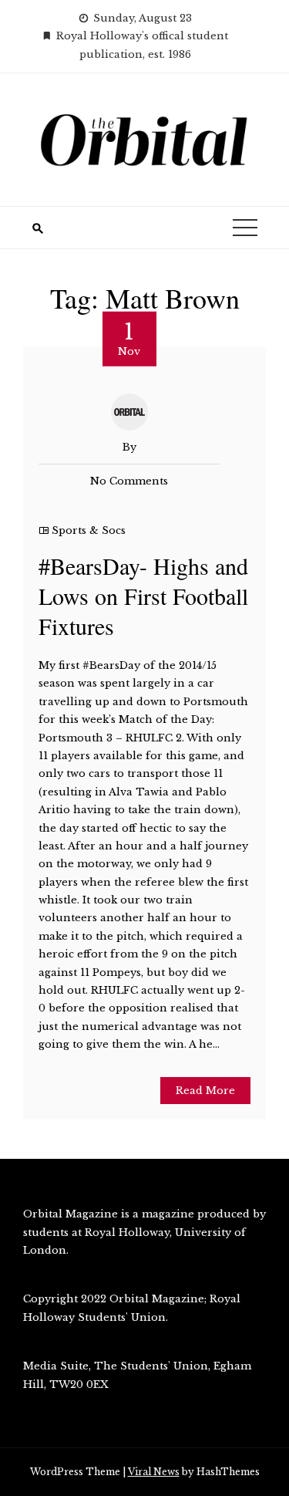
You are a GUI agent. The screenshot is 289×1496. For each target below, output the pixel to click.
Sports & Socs (89, 530)
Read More (205, 1090)
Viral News (154, 1471)
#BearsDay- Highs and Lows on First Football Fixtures (143, 595)
